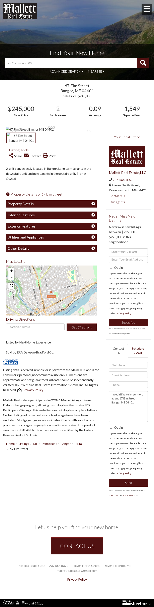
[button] (143, 63)
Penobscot (49, 443)
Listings (23, 443)
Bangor (66, 443)
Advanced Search (65, 71)
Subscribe (128, 322)
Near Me (95, 71)
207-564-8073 (123, 180)
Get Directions (81, 327)
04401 (79, 443)
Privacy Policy (33, 390)
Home (10, 443)
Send (128, 482)
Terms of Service (128, 495)
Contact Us (117, 196)
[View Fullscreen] (11, 286)
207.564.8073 (58, 565)
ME (35, 443)
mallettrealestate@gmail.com (77, 570)
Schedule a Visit (138, 350)
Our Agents (117, 202)
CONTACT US (77, 545)
